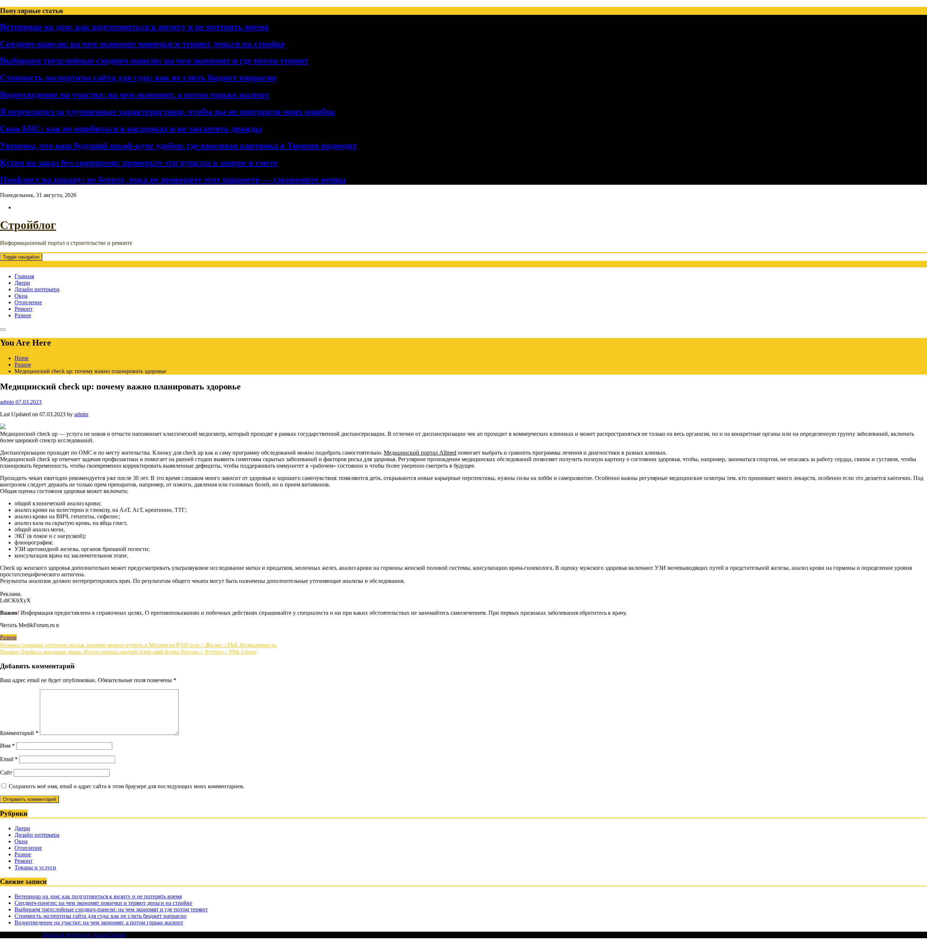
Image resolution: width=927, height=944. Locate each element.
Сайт (6, 772)
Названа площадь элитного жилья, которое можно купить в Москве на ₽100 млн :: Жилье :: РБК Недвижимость (138, 645)
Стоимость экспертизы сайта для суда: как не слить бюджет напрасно (138, 77)
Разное (22, 315)
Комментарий (19, 733)
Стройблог (28, 224)
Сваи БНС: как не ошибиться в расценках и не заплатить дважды (131, 128)
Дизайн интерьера (36, 289)
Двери (22, 283)
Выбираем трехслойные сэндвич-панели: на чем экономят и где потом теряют (154, 60)
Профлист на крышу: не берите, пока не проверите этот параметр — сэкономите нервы (173, 179)
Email (9, 759)
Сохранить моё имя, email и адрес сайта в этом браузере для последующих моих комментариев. (126, 786)
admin (81, 414)
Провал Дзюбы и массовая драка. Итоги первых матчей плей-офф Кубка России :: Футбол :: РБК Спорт (128, 652)
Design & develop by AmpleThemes (84, 935)
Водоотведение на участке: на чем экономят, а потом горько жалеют (134, 94)
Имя (7, 746)
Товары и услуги (35, 867)
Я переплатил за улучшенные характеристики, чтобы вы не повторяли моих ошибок (167, 111)
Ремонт (23, 309)
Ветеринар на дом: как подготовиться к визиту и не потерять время (134, 27)
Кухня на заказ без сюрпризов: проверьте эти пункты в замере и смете (139, 162)
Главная (24, 276)
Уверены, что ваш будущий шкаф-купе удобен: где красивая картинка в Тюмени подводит (178, 145)
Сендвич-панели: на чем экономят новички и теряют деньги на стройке (142, 44)
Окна (21, 296)
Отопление (28, 302)
